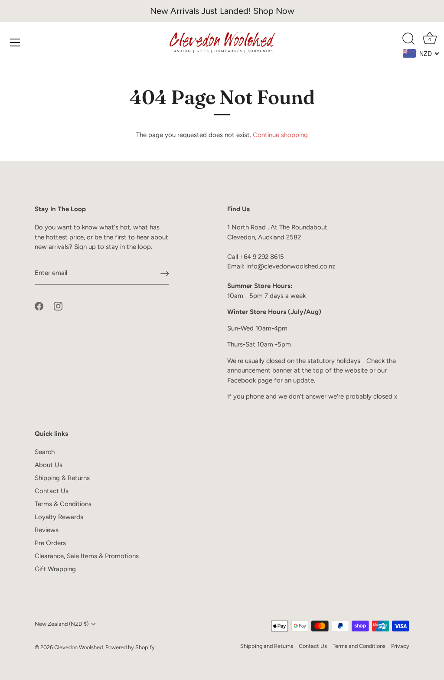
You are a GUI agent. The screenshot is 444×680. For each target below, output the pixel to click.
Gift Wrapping (55, 569)
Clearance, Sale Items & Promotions (87, 556)
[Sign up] (164, 273)
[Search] (408, 39)
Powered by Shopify (130, 647)
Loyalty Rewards (59, 517)
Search (45, 452)
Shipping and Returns (266, 646)
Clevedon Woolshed (78, 647)
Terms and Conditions (359, 646)
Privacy (400, 646)
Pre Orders (50, 543)
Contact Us (52, 491)
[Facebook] (39, 305)
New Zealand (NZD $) (61, 624)
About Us (48, 465)
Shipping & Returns (62, 478)
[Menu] (15, 42)
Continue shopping (280, 135)
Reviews (47, 530)
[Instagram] (58, 305)
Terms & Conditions (63, 504)
